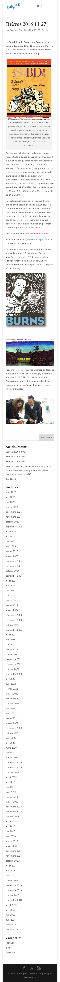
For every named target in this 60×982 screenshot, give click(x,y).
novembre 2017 (14, 856)
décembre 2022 (14, 659)
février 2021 (12, 718)
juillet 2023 (11, 634)
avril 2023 (11, 644)
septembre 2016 (14, 900)
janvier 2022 (12, 693)
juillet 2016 (11, 905)
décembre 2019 (14, 762)
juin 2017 (10, 870)
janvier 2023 (12, 654)
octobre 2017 (12, 860)
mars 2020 (11, 748)
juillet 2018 (11, 821)
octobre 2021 (12, 703)
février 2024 (12, 605)
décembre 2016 (14, 885)
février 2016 (12, 929)
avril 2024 (11, 595)
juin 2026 (10, 497)
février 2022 (12, 688)
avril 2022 (11, 684)
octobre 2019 (12, 772)
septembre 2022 (14, 674)
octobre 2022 (12, 669)
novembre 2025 (14, 516)
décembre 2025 (14, 512)
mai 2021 (10, 708)
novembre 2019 (14, 767)
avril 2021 (11, 713)
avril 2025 (11, 546)
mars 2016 (11, 924)
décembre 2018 (14, 806)
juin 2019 (10, 782)
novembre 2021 (14, 698)
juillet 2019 (11, 777)
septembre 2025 (14, 526)
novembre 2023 (14, 620)
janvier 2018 (12, 846)
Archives (10, 942)
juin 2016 (10, 910)
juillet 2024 (11, 580)
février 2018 (12, 841)
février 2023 (12, 649)
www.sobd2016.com (38, 233)
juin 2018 (10, 826)
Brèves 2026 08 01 (15, 452)
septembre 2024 (14, 576)
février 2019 (12, 797)
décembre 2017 (14, 851)
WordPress (30, 977)
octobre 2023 (12, 625)
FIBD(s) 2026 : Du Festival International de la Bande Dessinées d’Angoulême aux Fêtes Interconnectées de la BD (29, 470)
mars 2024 (11, 600)
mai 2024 (10, 590)
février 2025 (12, 551)
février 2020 (12, 752)
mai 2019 (10, 787)
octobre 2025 (12, 521)
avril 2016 (11, 920)
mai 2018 (10, 831)
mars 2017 (11, 875)
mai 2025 (10, 541)
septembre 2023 (14, 630)
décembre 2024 (14, 561)
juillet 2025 (11, 531)
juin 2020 (10, 743)
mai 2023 (10, 639)
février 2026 (12, 507)
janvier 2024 (12, 610)
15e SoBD (11, 479)
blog (47, 30)
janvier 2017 (12, 880)
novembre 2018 (14, 811)
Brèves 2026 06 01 (15, 456)
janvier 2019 (12, 801)
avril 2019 (11, 792)
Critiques (10, 952)
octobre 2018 (12, 816)
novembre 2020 (14, 728)
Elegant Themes (28, 973)
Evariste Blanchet (18, 30)
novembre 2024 (14, 566)
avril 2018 (11, 836)
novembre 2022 (14, 664)
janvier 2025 (12, 556)
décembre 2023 (14, 615)
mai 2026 (10, 502)
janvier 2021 (12, 723)
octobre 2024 (12, 571)
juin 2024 (10, 585)
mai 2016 (10, 915)
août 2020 (11, 738)
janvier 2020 (12, 757)
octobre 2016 (12, 895)
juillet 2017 (11, 865)
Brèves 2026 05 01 (15, 461)
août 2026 (11, 492)
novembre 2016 (14, 890)
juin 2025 (10, 536)
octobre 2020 (12, 733)
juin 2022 (10, 679)
